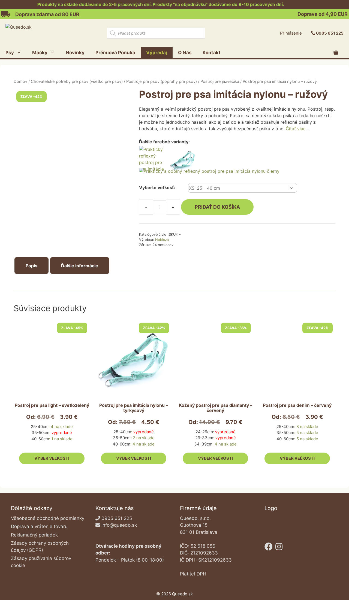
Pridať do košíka (217, 207)
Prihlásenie (291, 33)
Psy (9, 52)
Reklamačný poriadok (34, 535)
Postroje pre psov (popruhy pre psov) (161, 81)
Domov (20, 81)
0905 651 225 (330, 33)
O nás (185, 52)
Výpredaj (156, 52)
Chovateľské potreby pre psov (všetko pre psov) (77, 81)
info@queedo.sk (119, 525)
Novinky (75, 52)
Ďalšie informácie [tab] (79, 265)
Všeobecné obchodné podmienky (47, 518)
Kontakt (212, 52)
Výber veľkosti (51, 458)
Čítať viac (296, 128)
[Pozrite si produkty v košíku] (336, 52)
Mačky (39, 52)
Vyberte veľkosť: (157, 187)
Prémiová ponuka (115, 52)
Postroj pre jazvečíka (219, 81)
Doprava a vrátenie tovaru (39, 526)
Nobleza (162, 240)
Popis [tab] (31, 265)
